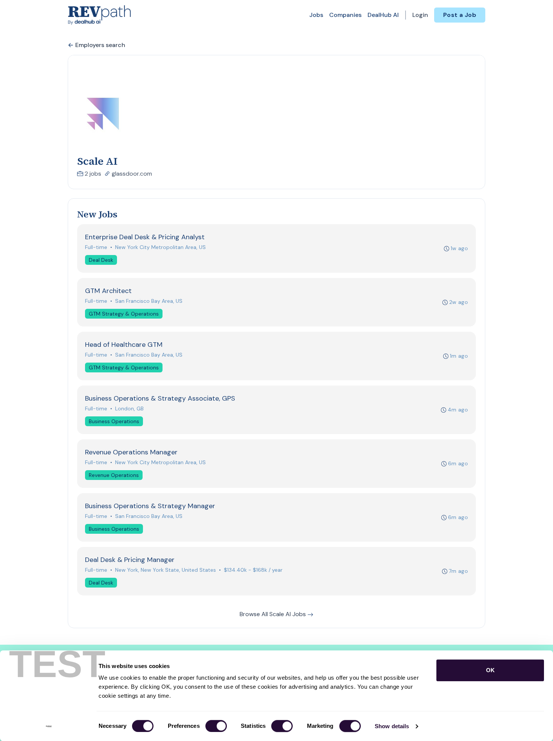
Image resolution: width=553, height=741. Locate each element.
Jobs (316, 15)
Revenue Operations (114, 475)
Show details (392, 726)
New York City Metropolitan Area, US (160, 247)
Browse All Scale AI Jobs (273, 614)
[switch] (216, 726)
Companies (345, 15)
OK (490, 670)
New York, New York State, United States (165, 569)
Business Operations (114, 421)
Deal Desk (101, 260)
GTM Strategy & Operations (124, 313)
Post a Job (459, 15)
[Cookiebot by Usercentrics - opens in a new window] (49, 726)
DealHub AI (383, 15)
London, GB (129, 408)
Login (420, 15)
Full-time (96, 247)
